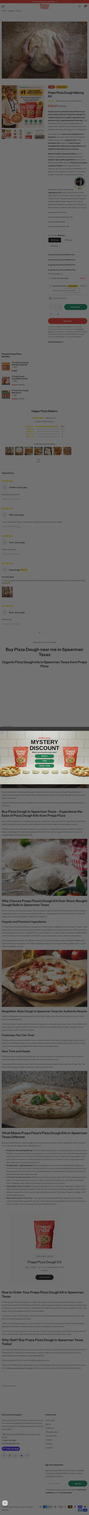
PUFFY (44, 756)
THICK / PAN (44, 766)
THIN (44, 761)
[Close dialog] (2, 732)
